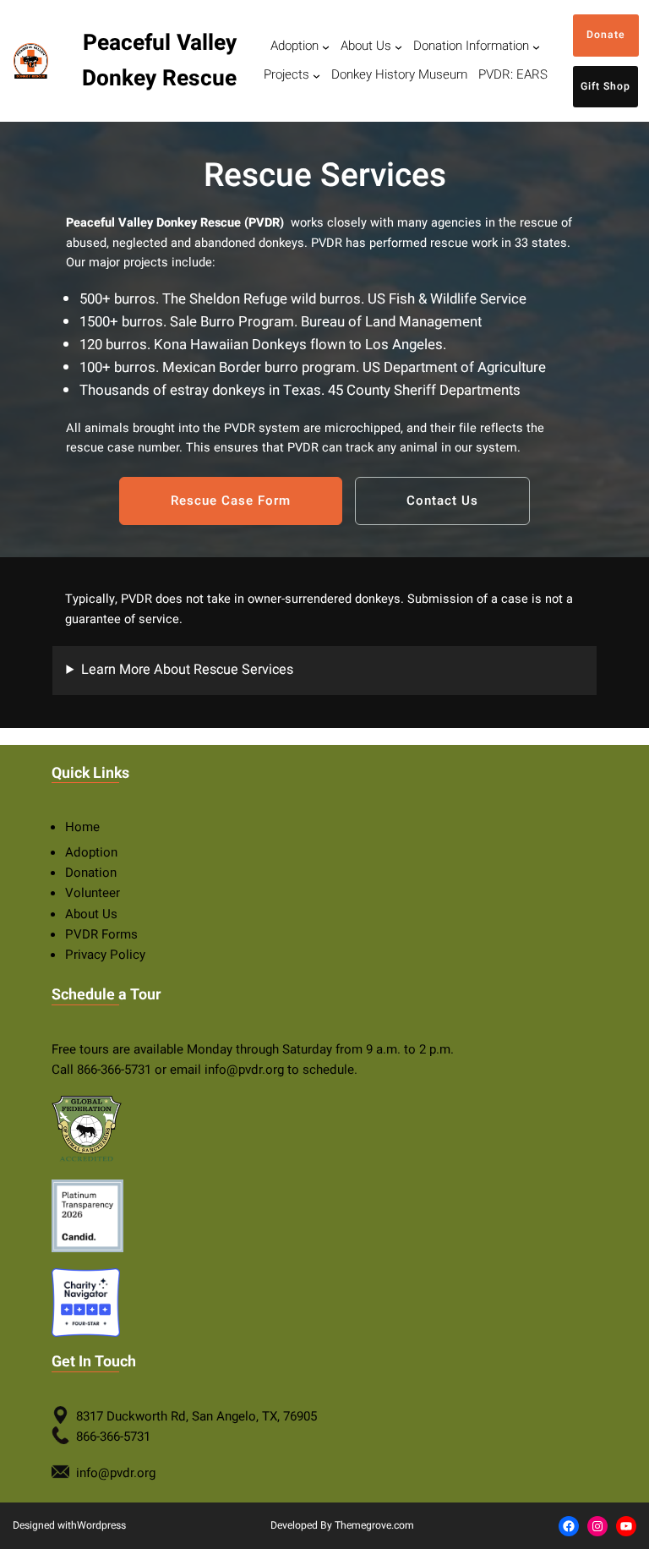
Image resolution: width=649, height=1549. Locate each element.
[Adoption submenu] (326, 47)
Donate (605, 34)
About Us (91, 914)
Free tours (80, 1049)
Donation (91, 872)
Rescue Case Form (231, 500)
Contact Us (442, 500)
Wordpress (101, 1525)
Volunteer (92, 893)
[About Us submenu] (398, 47)
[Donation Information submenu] (536, 47)
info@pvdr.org (244, 1069)
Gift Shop (605, 86)
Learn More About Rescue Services (187, 670)
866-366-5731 (114, 1069)
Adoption (91, 852)
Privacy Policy (105, 954)
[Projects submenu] (316, 75)
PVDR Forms (101, 934)
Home (82, 827)
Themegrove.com (374, 1525)
